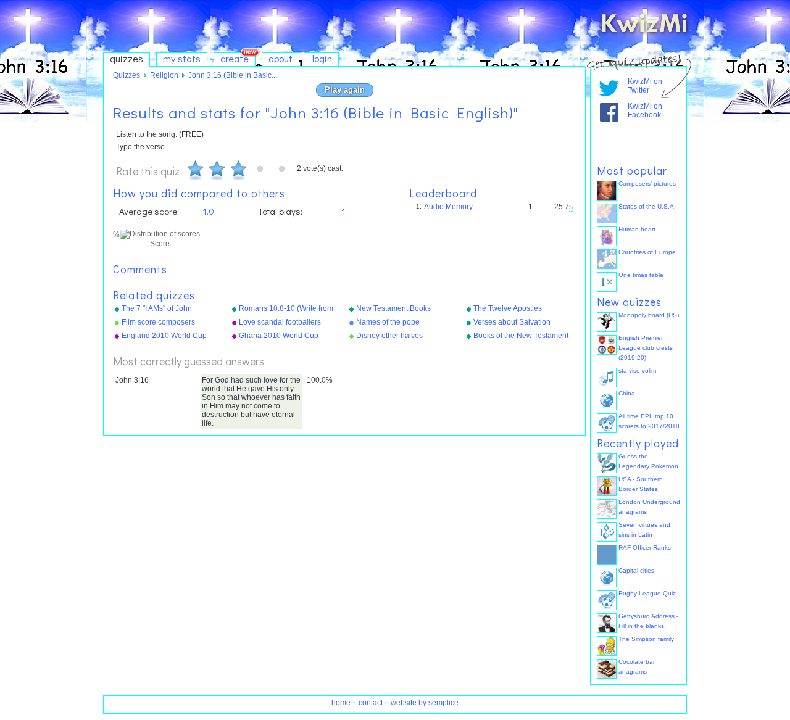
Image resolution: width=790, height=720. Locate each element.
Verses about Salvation (512, 322)
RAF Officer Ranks (644, 547)
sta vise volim (637, 370)
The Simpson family (646, 638)
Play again (345, 89)
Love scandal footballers (280, 322)
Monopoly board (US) (648, 315)
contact (371, 702)
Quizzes (126, 75)
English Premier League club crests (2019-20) (645, 347)
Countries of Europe (647, 252)
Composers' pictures (647, 183)
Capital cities (636, 570)
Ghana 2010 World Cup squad (278, 336)
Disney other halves (389, 335)
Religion (164, 75)
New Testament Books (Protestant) (393, 309)
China (626, 393)
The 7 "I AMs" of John (157, 308)
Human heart (636, 229)
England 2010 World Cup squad (164, 336)
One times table (640, 274)
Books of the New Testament (520, 335)
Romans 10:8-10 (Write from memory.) (286, 309)
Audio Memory (448, 206)
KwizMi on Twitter (645, 85)
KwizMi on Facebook (645, 110)
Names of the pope (388, 322)
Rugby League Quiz (647, 593)
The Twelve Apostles (507, 308)
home (341, 702)
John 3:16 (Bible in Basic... (232, 75)
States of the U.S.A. (647, 206)
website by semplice (425, 702)
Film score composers (158, 322)
